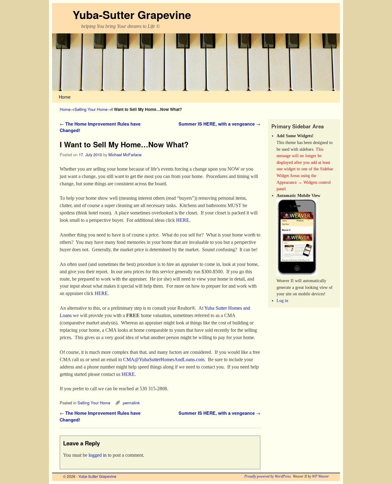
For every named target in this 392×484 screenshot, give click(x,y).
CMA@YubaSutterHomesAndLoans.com (163, 359)
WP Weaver (320, 476)
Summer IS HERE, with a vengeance (219, 124)
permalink (131, 403)
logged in (98, 455)
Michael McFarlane (124, 154)
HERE (182, 220)
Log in (282, 300)
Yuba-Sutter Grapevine (132, 14)
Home (64, 96)
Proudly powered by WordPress (267, 476)
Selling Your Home (90, 109)
